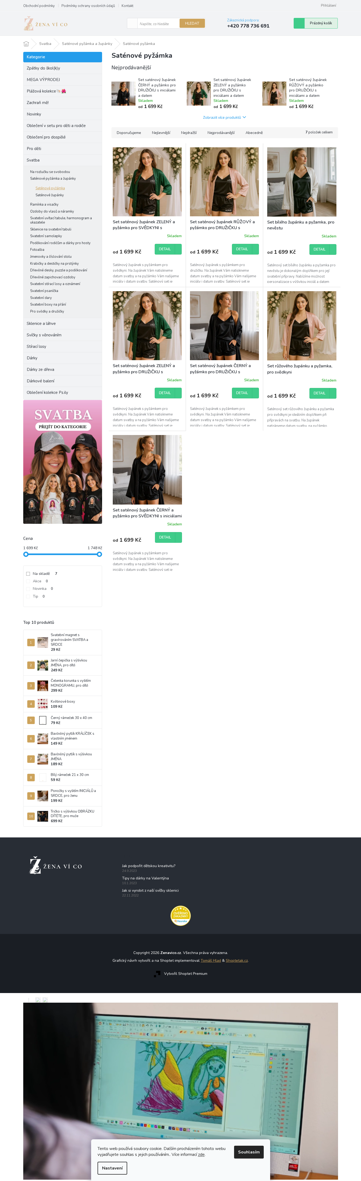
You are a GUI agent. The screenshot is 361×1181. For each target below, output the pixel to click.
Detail (165, 249)
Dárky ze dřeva (40, 369)
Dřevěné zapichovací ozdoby (52, 277)
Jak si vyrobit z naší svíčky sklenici (150, 890)
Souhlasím (249, 1152)
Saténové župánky (50, 195)
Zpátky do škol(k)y (43, 68)
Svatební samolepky (46, 236)
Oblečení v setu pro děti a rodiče (56, 125)
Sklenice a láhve (41, 323)
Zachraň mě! (38, 102)
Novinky (34, 114)
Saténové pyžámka (50, 188)
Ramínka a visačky (44, 204)
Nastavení (112, 1168)
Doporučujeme (129, 132)
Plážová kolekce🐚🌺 (46, 91)
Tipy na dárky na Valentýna (145, 878)
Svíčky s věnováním (44, 335)
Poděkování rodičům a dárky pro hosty (60, 243)
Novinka (43, 588)
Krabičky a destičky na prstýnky (54, 263)
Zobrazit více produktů (222, 117)
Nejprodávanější (221, 132)
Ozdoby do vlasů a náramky (52, 211)
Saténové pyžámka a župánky (53, 178)
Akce (40, 581)
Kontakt (127, 5)
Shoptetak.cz (237, 960)
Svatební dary (41, 297)
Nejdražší (189, 132)
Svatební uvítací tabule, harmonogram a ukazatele (61, 220)
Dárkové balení (40, 381)
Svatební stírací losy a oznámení (55, 284)
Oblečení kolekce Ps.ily (47, 392)
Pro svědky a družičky (47, 311)
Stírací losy (36, 346)
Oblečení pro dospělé (46, 137)
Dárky (32, 358)
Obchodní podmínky (39, 5)
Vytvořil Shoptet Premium (185, 973)
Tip (39, 596)
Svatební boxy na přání (48, 304)
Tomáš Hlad (211, 960)
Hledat (192, 23)
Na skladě (45, 573)
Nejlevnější (161, 132)
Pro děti (34, 148)
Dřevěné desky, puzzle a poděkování (58, 270)
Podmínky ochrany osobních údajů (88, 5)
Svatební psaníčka (44, 290)
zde (201, 1154)
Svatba (33, 160)
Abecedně (254, 132)
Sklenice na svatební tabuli (50, 229)
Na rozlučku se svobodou (50, 172)
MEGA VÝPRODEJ (43, 79)
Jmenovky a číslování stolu (51, 256)
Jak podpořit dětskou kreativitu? (148, 865)
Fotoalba (37, 249)
